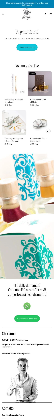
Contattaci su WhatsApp (27, 318)
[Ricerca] (45, 14)
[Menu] (3, 14)
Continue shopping (27, 47)
